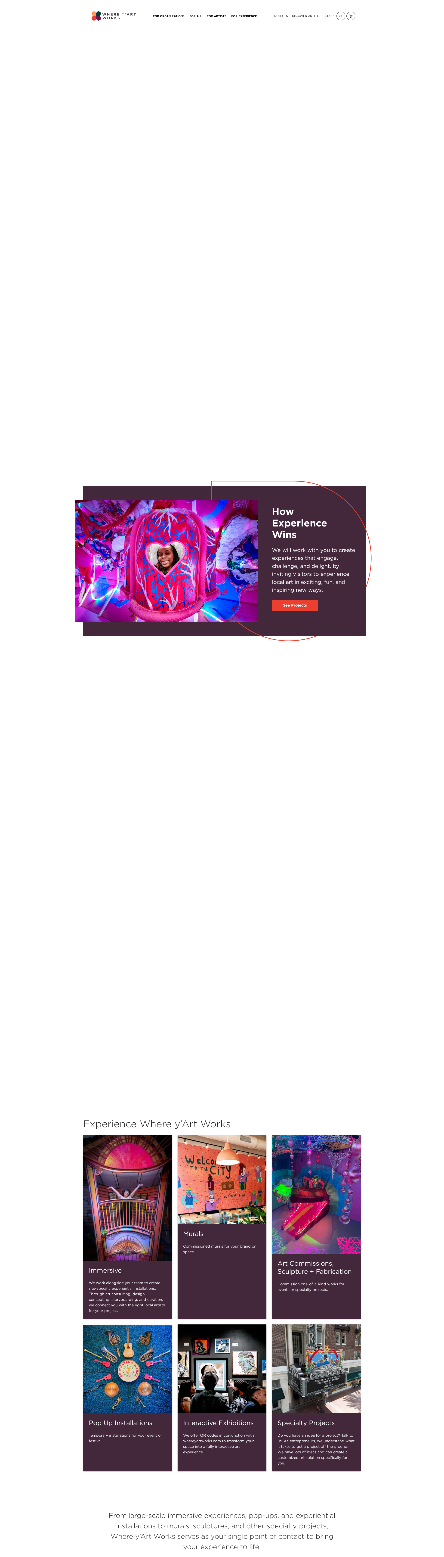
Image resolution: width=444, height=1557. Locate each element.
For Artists (216, 16)
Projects (280, 16)
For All (195, 16)
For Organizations (169, 16)
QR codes (209, 1435)
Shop (329, 16)
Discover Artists (306, 16)
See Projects (295, 605)
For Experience (244, 16)
